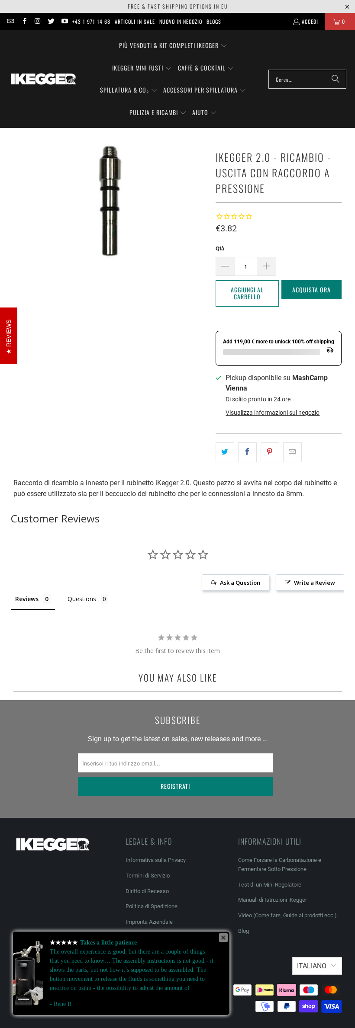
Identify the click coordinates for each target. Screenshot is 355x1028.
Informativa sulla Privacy (156, 860)
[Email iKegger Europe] (10, 21)
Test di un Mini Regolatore (269, 884)
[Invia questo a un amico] (292, 452)
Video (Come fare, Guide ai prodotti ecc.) (287, 915)
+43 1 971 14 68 (91, 21)
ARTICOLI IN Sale (135, 21)
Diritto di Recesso (147, 891)
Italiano (311, 966)
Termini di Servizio (148, 875)
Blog (243, 931)
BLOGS (214, 21)
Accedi (310, 21)
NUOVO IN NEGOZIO (180, 21)
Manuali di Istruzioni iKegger (272, 900)
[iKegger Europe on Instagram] (37, 21)
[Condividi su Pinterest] (270, 452)
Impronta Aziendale (149, 922)
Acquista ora (311, 289)
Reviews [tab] (27, 599)
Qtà (220, 248)
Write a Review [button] (314, 582)
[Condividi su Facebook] (247, 452)
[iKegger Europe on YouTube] (64, 21)
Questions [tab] (82, 599)
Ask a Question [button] (240, 582)
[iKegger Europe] (43, 79)
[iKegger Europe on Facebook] (23, 21)
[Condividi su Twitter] (225, 452)
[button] (173, 46)
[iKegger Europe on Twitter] (51, 21)
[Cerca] (335, 79)
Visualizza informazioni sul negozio (273, 412)
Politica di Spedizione (152, 906)
